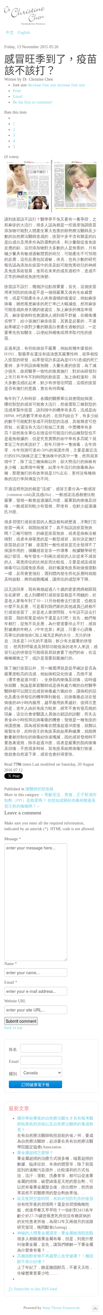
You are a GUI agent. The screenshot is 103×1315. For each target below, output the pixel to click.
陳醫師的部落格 (39, 789)
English (24, 32)
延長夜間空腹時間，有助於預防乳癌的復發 (55, 1199)
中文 (10, 32)
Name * (10, 964)
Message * (12, 839)
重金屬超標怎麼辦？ (35, 1153)
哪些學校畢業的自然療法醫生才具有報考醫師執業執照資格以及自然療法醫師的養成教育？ (55, 1124)
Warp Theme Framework (61, 1308)
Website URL (15, 1001)
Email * (10, 982)
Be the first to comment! (33, 102)
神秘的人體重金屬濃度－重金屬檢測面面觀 (55, 1233)
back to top (13, 1028)
